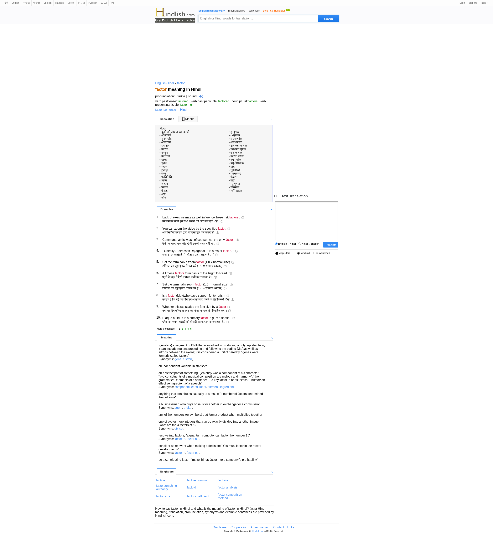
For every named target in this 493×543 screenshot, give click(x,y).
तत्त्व (163, 173)
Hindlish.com (258, 531)
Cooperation (239, 527)
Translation (166, 118)
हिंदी (6, 3)
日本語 (71, 3)
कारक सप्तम (237, 156)
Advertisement (260, 527)
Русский (92, 3)
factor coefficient (198, 496)
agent (178, 407)
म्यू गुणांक (236, 183)
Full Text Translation (291, 196)
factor (181, 83)
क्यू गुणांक (236, 159)
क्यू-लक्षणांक (237, 163)
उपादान (165, 145)
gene (177, 359)
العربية (104, 3)
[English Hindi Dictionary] (175, 15)
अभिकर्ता (166, 135)
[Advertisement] (246, 52)
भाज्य (164, 180)
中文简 (26, 3)
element (213, 387)
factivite (223, 480)
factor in (179, 439)
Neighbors (167, 471)
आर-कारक (236, 142)
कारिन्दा (165, 156)
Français (59, 3)
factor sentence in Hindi (171, 109)
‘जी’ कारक (236, 190)
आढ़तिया (166, 142)
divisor (178, 428)
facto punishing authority (166, 487)
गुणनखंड (235, 170)
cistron (187, 359)
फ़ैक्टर (164, 190)
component (182, 387)
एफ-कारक (236, 152)
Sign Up (473, 3)
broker (188, 407)
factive (160, 480)
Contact (278, 527)
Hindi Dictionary (236, 10)
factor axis (163, 496)
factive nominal (197, 480)
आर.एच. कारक (239, 145)
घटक (164, 166)
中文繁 (36, 3)
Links (290, 527)
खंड (233, 166)
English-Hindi (164, 83)
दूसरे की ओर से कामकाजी (175, 131)
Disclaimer (220, 527)
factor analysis (227, 487)
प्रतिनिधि (166, 177)
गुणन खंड (166, 138)
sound (192, 96)
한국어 (81, 3)
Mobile (190, 119)
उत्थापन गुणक (238, 149)
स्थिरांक (235, 187)
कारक (164, 149)
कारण (164, 152)
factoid (191, 487)
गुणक (164, 163)
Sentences (254, 10)
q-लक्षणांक (236, 138)
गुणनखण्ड (236, 173)
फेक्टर (234, 177)
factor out (193, 439)
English (15, 3)
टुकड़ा (164, 170)
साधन (164, 183)
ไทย (112, 3)
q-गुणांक (235, 135)
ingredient (227, 387)
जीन (163, 197)
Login (462, 3)
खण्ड (164, 159)
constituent (198, 387)
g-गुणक (235, 131)
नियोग (164, 187)
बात (233, 180)
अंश (163, 194)
